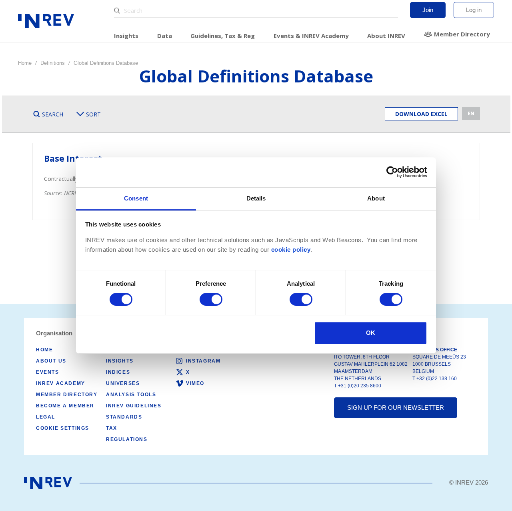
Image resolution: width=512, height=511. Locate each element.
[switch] (211, 299)
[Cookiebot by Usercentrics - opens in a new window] (392, 172)
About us (51, 361)
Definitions (52, 63)
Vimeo (195, 383)
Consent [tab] (136, 198)
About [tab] (376, 198)
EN (471, 113)
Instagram (203, 361)
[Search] (118, 11)
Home (25, 63)
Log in (474, 9)
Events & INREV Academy (311, 36)
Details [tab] (256, 198)
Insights (126, 36)
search (52, 114)
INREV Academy (60, 383)
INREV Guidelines (134, 406)
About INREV (386, 36)
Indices (118, 372)
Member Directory (462, 34)
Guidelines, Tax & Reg (222, 36)
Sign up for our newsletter (395, 407)
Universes (123, 383)
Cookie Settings (62, 428)
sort (93, 114)
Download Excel (421, 114)
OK (370, 332)
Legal (45, 417)
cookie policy (291, 249)
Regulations (127, 439)
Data (164, 36)
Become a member (65, 406)
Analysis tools (131, 394)
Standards (124, 417)
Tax (111, 428)
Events (47, 372)
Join (427, 9)
